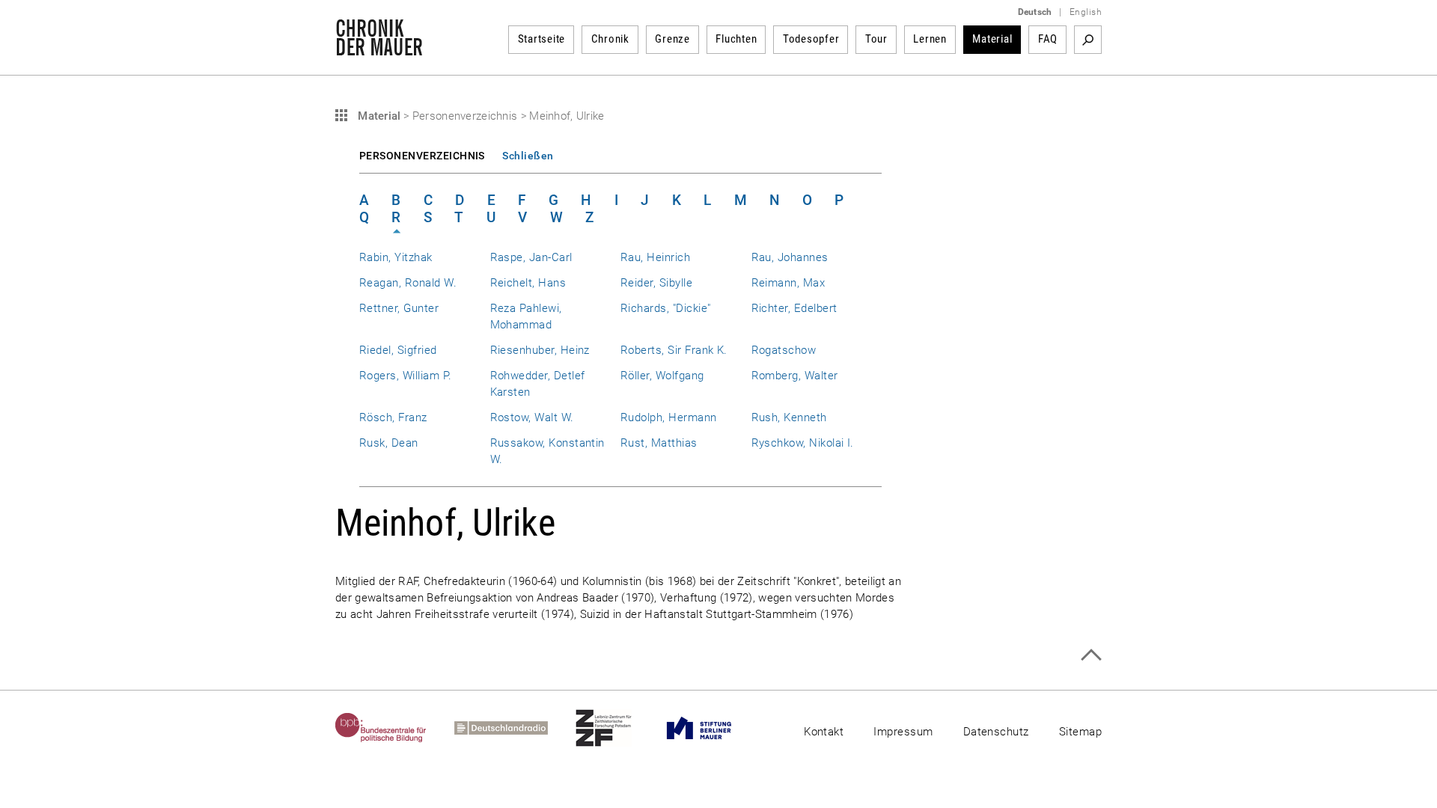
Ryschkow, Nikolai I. (802, 443)
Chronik (610, 39)
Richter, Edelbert (794, 308)
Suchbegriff (1088, 39)
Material (992, 39)
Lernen (930, 39)
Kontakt (823, 731)
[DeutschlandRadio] (515, 728)
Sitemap (1080, 731)
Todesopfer (811, 39)
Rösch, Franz (393, 417)
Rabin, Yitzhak (396, 257)
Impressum (903, 731)
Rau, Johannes (790, 257)
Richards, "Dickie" (665, 308)
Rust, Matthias (659, 443)
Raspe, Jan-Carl (531, 257)
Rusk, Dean (388, 443)
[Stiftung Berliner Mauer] (712, 728)
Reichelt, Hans (528, 283)
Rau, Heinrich (655, 257)
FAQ (1048, 39)
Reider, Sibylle (656, 283)
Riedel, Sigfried (398, 350)
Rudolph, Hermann (668, 417)
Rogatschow (784, 350)
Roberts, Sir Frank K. (673, 350)
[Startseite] (379, 48)
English (1086, 12)
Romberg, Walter (794, 375)
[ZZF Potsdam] (617, 728)
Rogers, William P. (405, 375)
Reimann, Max (788, 283)
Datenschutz (996, 731)
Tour (876, 39)
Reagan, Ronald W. (408, 283)
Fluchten (736, 39)
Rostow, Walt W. (532, 417)
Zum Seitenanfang (1090, 655)
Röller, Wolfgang (662, 375)
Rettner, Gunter (399, 308)
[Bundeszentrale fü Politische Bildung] (394, 728)
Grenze (672, 39)
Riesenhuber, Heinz (540, 350)
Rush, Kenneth (789, 417)
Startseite (542, 39)
